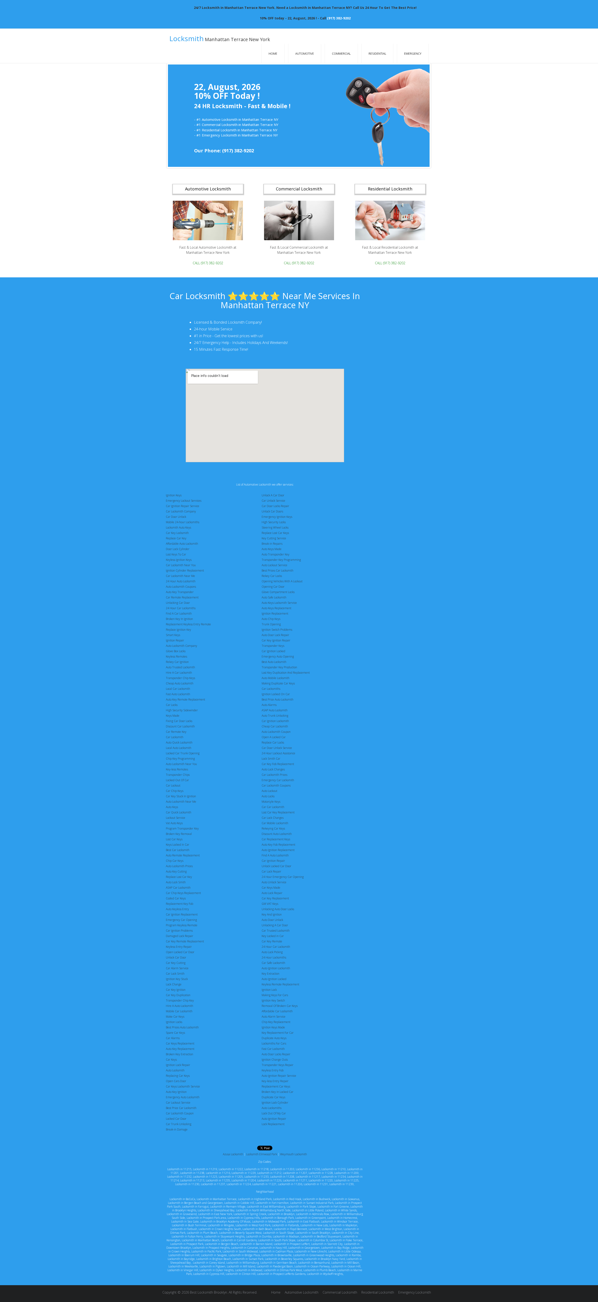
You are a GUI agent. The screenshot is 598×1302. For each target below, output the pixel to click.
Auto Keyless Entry (177, 909)
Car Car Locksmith (273, 807)
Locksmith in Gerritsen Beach (278, 1263)
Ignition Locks (174, 1022)
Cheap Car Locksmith (275, 726)
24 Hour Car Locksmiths (181, 608)
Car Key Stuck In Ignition (181, 796)
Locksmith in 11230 (187, 1184)
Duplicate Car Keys (273, 1097)
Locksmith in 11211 (295, 1180)
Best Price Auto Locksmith (277, 699)
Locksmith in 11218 (256, 1169)
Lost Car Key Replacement (278, 812)
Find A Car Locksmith (179, 613)
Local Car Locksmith (178, 689)
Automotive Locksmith (301, 1292)
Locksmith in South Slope (278, 1233)
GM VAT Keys (270, 904)
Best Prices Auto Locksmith (182, 1027)
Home (273, 53)
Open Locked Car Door (180, 952)
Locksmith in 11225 (346, 1180)
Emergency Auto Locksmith (182, 1097)
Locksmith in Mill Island (241, 1266)
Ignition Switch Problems (277, 630)
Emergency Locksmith (414, 1292)
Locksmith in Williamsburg (242, 1263)
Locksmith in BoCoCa (182, 1199)
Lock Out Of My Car (274, 1113)
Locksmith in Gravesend (182, 1214)
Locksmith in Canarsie (244, 1248)
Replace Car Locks (273, 742)
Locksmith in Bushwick (316, 1199)
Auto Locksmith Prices (179, 866)
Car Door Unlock (176, 517)
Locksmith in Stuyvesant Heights (224, 1236)
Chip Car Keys (174, 861)
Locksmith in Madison (286, 1236)
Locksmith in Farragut (195, 1207)
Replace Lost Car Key (179, 877)
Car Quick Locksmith (178, 812)
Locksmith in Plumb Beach (319, 1270)
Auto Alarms (269, 705)
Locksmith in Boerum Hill (183, 1255)
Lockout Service (175, 818)
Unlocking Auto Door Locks (278, 909)
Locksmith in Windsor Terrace (339, 1221)
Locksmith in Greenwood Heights (313, 1255)
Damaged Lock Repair (179, 936)
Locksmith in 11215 (179, 1169)
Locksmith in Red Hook (287, 1199)
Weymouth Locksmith (293, 1154)
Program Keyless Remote (181, 925)
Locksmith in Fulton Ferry (187, 1236)
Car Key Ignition (175, 990)
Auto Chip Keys (271, 619)
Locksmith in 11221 (264, 1184)
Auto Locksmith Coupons (181, 587)
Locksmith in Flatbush (184, 1229)
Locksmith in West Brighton (325, 1229)
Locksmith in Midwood (248, 1270)
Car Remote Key (176, 732)
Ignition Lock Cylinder (275, 1103)
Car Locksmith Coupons (276, 785)
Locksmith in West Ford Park (253, 1225)
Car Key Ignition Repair (276, 640)
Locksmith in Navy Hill (273, 1248)
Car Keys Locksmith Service (183, 1086)
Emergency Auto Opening (278, 656)
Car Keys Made (271, 888)
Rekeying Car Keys (273, 828)
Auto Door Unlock (272, 920)
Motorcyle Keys (271, 802)
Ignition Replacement (275, 613)
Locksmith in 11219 (205, 1169)
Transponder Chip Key (180, 1000)
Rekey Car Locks (272, 576)
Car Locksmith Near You (181, 565)
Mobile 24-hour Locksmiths (182, 522)
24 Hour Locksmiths (274, 957)
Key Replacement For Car (278, 1033)
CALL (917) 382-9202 (208, 263)
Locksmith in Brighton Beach (213, 1259)
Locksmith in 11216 (218, 1173)
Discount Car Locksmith (180, 726)
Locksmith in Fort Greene (333, 1207)
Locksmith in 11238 (192, 1173)
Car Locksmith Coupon (180, 1113)
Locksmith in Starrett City (327, 1244)
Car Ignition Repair (273, 861)
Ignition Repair (175, 640)
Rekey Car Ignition (177, 662)
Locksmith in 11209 (346, 1173)
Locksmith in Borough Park (277, 1218)
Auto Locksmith (175, 1070)
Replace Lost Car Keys (275, 533)
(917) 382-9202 (339, 18)
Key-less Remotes (177, 769)
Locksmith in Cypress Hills (244, 1218)
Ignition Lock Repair (178, 1065)
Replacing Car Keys (178, 1076)
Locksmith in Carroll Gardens (239, 1240)
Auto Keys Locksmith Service (279, 603)
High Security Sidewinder (182, 710)
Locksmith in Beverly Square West (240, 1233)
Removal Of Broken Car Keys (280, 1006)
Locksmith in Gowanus (345, 1199)
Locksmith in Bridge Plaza (244, 1255)
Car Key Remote (272, 941)
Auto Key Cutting (176, 871)
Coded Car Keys (176, 898)
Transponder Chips (178, 775)
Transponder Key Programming (281, 560)
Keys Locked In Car (177, 845)
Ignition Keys (174, 495)
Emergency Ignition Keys (277, 517)
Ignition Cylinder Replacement (185, 570)
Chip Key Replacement (276, 1022)
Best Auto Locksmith (274, 662)
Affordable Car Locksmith (277, 1011)
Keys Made (172, 716)
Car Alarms (173, 1038)
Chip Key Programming (180, 759)
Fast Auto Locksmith (178, 694)
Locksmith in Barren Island (256, 1244)
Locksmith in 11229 (243, 1173)
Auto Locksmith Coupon (276, 732)
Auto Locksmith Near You (181, 764)
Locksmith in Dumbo (258, 1236)
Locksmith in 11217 (308, 1177)
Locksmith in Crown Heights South (220, 1229)
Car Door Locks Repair (275, 506)
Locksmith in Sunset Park (247, 1259)
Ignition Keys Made (273, 1027)
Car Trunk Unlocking (178, 1124)
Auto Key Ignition (176, 1092)
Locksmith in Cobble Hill (239, 1203)
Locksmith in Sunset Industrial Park (312, 1203)
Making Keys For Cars (275, 995)
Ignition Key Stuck (177, 979)
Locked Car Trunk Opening (182, 753)
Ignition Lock (269, 990)
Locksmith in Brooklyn (281, 1214)
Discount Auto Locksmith (277, 834)
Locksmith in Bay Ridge (335, 1248)
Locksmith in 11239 (341, 1184)
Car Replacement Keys (276, 839)
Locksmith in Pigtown (212, 1266)
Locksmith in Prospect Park (186, 1244)
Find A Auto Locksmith (275, 855)
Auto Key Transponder (180, 592)
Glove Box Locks (175, 651)
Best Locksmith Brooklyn (208, 1292)
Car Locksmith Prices (274, 775)
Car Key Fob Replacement (278, 764)
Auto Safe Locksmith (274, 597)
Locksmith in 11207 (295, 1173)
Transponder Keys (273, 646)
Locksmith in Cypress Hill (208, 1274)
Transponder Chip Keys (180, 678)
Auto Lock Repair (272, 893)
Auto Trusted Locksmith (180, 667)
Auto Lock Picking (272, 952)
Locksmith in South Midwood (240, 1251)
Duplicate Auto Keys (274, 1038)
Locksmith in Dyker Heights (216, 1270)
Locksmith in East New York (215, 1214)
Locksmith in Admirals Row (312, 1214)
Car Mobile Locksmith (275, 823)
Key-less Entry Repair (275, 1081)
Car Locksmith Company (181, 511)
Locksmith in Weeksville (183, 1266)
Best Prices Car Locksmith (277, 570)
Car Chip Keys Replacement (183, 893)
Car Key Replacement (275, 898)
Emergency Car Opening (181, 920)
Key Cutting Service (274, 538)
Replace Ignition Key (178, 630)
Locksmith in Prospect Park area (206, 1218)
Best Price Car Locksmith (181, 1108)
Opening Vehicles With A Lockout (282, 581)
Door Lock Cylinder (177, 549)
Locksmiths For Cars (274, 1043)
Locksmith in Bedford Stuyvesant (321, 1236)
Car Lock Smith (175, 974)
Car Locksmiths (271, 689)
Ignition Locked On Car (276, 694)
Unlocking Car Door (178, 603)
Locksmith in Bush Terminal (189, 1225)
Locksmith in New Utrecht (311, 1251)
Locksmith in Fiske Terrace (346, 1240)
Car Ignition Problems (179, 931)
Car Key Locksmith (177, 533)
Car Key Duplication (178, 995)
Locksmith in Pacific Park (206, 1251)
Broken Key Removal (179, 834)
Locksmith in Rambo (348, 1255)
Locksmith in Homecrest (342, 1218)
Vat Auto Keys (174, 823)
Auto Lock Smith (176, 882)
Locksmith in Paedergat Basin (275, 1266)
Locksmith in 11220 (321, 1180)
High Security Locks (274, 522)
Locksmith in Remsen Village (228, 1207)
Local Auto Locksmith (178, 748)
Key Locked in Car (273, 936)
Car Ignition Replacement (182, 914)
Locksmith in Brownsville (276, 1255)
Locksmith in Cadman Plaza (276, 1251)
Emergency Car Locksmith (278, 780)
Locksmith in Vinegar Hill (182, 1270)
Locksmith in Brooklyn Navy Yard (325, 1259)
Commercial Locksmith (340, 1292)
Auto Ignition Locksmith (276, 968)
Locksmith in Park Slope (301, 1207)
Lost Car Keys (174, 839)
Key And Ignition (272, 914)
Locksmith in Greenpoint (310, 1218)
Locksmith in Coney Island (209, 1263)
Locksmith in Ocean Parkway (312, 1266)
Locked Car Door (176, 1119)
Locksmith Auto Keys (178, 527)
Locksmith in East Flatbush (303, 1221)
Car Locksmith (174, 737)
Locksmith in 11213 (192, 1180)
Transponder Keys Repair (277, 1065)
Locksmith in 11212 (269, 1173)
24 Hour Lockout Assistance (278, 753)
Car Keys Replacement (180, 1043)
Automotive (304, 53)
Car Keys (171, 1060)
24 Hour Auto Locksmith (181, 581)
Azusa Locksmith (233, 1154)
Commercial (341, 53)
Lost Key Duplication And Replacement (286, 673)
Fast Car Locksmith (273, 1049)
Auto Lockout (269, 791)
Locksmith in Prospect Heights (211, 1248)
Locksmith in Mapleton (343, 1225)
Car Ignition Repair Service (182, 506)
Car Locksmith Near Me (180, 576)
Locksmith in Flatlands (285, 1225)
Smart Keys (173, 635)
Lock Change (174, 984)
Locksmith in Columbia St (312, 1240)
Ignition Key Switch (273, 1000)
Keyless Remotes (176, 656)
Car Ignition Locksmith (275, 721)
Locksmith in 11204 (243, 1180)
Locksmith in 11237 (213, 1184)
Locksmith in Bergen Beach (221, 1244)
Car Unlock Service (273, 501)
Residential (377, 53)
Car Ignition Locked (273, 651)
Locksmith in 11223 (205, 1177)
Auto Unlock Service (274, 882)
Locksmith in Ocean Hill (345, 1266)
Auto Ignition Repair (274, 1119)
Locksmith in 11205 (231, 1177)
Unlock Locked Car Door (276, 866)
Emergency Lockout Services (183, 501)
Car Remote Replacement (182, 597)
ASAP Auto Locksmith (275, 710)
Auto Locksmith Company (181, 646)
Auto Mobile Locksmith (275, 678)
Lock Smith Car (271, 759)
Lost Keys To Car (176, 554)
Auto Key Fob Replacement (278, 845)
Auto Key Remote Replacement (185, 699)
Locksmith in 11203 (282, 1169)
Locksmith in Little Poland (308, 1210)
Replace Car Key (176, 538)
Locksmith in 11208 (282, 1177)
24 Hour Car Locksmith (276, 947)
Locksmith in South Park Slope (276, 1240)
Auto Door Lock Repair (275, 635)
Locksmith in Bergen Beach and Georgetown (195, 1203)
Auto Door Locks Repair (276, 1054)
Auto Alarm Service (273, 1017)
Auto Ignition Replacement (278, 850)
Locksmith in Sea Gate (185, 1221)
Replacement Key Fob (179, 904)
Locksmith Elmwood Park (261, 1154)
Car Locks (172, 705)
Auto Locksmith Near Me (181, 802)
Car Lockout (173, 785)
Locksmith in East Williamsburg (266, 1207)
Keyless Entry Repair (179, 947)
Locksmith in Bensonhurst (314, 1263)
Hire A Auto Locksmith (179, 1006)
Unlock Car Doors (272, 511)
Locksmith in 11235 (218, 1180)
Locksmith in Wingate (221, 1225)
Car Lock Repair (271, 871)
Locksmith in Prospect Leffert (292, 1244)
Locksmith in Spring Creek (250, 1214)
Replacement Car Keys (276, 1086)
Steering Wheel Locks (275, 527)
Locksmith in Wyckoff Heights (325, 1274)
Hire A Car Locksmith (179, 673)
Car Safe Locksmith (273, 963)
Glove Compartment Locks (278, 592)
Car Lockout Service (178, 1103)
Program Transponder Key (182, 828)
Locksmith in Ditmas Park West (283, 1270)
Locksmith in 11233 (256, 1177)
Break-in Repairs (272, 544)
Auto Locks (268, 796)
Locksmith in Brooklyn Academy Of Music (225, 1221)
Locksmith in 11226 (269, 1180)
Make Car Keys (175, 1017)
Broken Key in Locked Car (277, 1092)
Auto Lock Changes (273, 769)
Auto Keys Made (271, 549)
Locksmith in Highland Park (255, 1199)
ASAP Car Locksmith (178, 888)
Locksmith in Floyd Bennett (290, 1229)
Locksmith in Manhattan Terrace (217, 1199)
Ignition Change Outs (275, 1060)
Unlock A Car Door (273, 495)
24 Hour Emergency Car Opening (283, 877)
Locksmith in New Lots (314, 1225)
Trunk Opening (271, 624)
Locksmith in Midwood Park (269, 1221)
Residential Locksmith (377, 1292)
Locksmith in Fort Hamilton (272, 1203)
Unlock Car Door (176, 957)
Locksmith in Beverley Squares (284, 1259)
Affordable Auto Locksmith (182, 544)
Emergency (412, 53)
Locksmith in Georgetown (304, 1248)
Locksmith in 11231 (316, 1184)
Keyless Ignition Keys (179, 560)
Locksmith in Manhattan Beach (200, 1240)
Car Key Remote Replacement (185, 941)
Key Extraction (270, 974)
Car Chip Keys (174, 791)
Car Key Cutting (175, 963)
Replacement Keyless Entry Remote (188, 624)
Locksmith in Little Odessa (344, 1251)
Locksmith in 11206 (290, 1184)
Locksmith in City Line (345, 1233)
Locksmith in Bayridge (181, 1259)
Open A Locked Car (274, 737)
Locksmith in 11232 (179, 1177)
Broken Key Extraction (179, 1054)
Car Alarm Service (177, 968)
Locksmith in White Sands (341, 1210)
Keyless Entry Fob (273, 1070)
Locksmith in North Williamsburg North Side (263, 1210)
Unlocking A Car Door (275, 925)
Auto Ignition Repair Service (279, 1076)
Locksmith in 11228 (321, 1173)
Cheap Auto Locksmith (179, 683)
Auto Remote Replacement (183, 855)
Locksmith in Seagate (214, 1255)
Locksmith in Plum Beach (202, 1233)
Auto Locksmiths (271, 1108)
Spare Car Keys (175, 1033)
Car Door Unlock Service (277, 748)
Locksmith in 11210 (333, 1169)
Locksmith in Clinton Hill (241, 1274)
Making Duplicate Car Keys (278, 683)
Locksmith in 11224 (239, 1184)
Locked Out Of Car (177, 780)
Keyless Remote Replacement (280, 984)
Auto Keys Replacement (276, 608)
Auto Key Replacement (180, 1049)
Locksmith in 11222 (231, 1169)
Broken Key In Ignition (179, 619)
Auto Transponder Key (275, 554)
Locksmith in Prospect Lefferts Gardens (281, 1274)
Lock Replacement (273, 1124)
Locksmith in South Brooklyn (312, 1233)
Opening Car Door (273, 587)
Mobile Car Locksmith (179, 1011)
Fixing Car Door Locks (179, 721)
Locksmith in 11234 (333, 1177)
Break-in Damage (177, 1129)
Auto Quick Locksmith (179, 742)
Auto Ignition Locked (274, 979)
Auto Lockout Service (274, 565)
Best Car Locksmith (177, 850)
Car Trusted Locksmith (276, 931)
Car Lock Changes (273, 818)
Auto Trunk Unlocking (275, 716)
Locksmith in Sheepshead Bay (216, 1210)
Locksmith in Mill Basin (345, 1263)
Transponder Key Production (279, 667)
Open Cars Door (176, 1081)
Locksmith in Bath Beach (257, 1229)
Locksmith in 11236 (308, 1169)
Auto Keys (172, 807)
